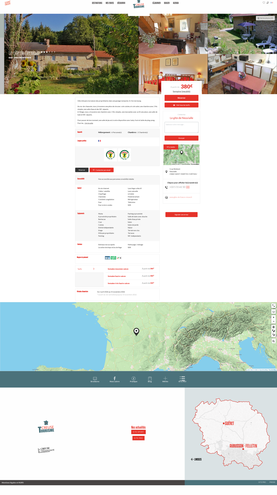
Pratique (133, 381)
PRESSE (272, 482)
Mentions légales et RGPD (13, 483)
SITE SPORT (138, 432)
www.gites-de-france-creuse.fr (181, 197)
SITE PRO (182, 381)
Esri (252, 370)
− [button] (273, 321)
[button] (268, 3)
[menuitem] (97, 3)
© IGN (255, 370)
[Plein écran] (273, 306)
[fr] (272, 2)
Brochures (95, 381)
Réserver (82, 170)
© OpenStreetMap (263, 370)
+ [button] (273, 317)
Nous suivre (115, 381)
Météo (165, 381)
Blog (150, 381)
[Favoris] (264, 2)
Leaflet (248, 370)
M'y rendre (171, 147)
